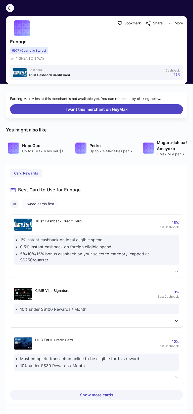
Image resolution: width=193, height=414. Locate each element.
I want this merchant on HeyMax (97, 109)
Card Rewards (26, 173)
